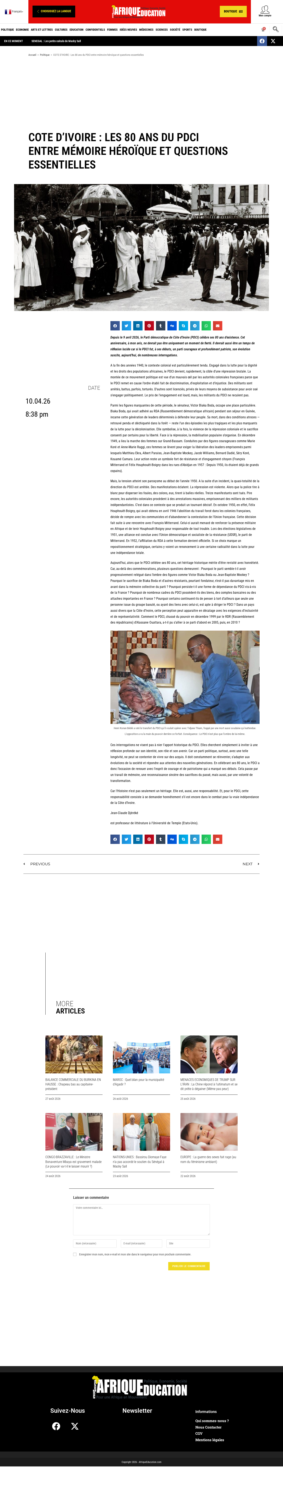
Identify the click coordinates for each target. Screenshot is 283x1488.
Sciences (162, 29)
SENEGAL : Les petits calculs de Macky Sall (56, 41)
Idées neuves (128, 29)
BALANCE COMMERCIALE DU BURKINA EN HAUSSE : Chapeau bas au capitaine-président (73, 1084)
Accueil (32, 54)
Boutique (200, 29)
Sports (187, 29)
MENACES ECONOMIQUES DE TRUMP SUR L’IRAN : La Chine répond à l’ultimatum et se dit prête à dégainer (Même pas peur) (208, 1084)
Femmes (112, 29)
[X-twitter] (273, 41)
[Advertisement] (141, 93)
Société (175, 29)
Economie (22, 29)
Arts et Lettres (42, 29)
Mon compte (265, 15)
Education (76, 29)
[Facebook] (262, 41)
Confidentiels (95, 29)
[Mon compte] (265, 9)
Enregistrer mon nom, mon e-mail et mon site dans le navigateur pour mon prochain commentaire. (135, 1254)
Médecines (146, 29)
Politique (7, 29)
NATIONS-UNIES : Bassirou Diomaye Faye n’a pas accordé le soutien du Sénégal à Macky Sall (139, 1161)
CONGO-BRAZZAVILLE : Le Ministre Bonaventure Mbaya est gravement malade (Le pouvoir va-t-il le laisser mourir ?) (73, 1161)
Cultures (61, 29)
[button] (54, 11)
